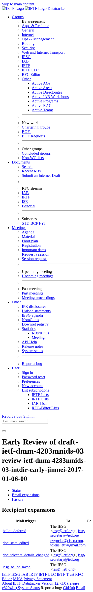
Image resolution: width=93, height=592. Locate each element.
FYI (42, 223)
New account (32, 386)
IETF (6, 574)
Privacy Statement (38, 579)
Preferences (31, 381)
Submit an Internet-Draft (41, 175)
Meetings (39, 337)
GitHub (69, 588)
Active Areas (42, 88)
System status (32, 351)
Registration (31, 245)
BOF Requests (33, 136)
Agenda (28, 232)
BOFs (26, 132)
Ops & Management (38, 39)
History (18, 499)
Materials (29, 236)
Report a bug (32, 364)
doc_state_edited (16, 543)
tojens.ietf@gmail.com (68, 545)
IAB (25, 61)
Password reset (33, 377)
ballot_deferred (14, 531)
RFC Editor (31, 74)
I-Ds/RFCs (40, 333)
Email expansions (25, 495)
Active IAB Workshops (50, 97)
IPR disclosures (34, 306)
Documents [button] (21, 162)
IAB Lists (39, 403)
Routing (28, 43)
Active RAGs (42, 105)
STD (26, 223)
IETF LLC (30, 70)
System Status (29, 588)
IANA (18, 579)
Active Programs (45, 101)
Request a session (35, 254)
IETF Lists (40, 395)
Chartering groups (36, 127)
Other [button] (16, 302)
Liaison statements (36, 311)
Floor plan (30, 241)
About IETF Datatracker (21, 583)
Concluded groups (36, 153)
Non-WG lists (33, 158)
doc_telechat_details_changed (26, 555)
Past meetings (32, 293)
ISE (25, 201)
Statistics (28, 329)
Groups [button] (18, 17)
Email (80, 588)
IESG (26, 57)
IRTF (26, 66)
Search (27, 166)
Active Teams (42, 110)
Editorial (28, 206)
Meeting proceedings (38, 298)
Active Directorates (47, 92)
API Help (29, 342)
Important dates (34, 250)
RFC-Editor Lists (45, 408)
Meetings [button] (19, 228)
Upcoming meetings (37, 276)
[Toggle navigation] (4, 431)
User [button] (15, 368)
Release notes (32, 346)
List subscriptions (35, 390)
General (28, 30)
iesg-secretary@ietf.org (67, 533)
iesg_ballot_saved (17, 567)
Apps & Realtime (35, 26)
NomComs (30, 320)
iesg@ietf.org (63, 531)
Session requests (34, 259)
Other (26, 79)
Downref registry (35, 324)
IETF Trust (65, 574)
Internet (28, 35)
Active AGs (41, 83)
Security (28, 48)
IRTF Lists (40, 399)
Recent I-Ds (31, 171)
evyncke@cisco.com (66, 541)
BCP (35, 223)
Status (16, 490)
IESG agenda (32, 315)
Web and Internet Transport (43, 52)
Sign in (27, 372)
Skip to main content (18, 4)
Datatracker (56, 8)
